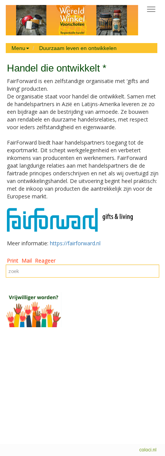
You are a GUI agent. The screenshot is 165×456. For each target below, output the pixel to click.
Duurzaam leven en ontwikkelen (78, 48)
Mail (26, 260)
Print (12, 260)
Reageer (45, 260)
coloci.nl (148, 450)
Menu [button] (18, 48)
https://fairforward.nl (75, 243)
